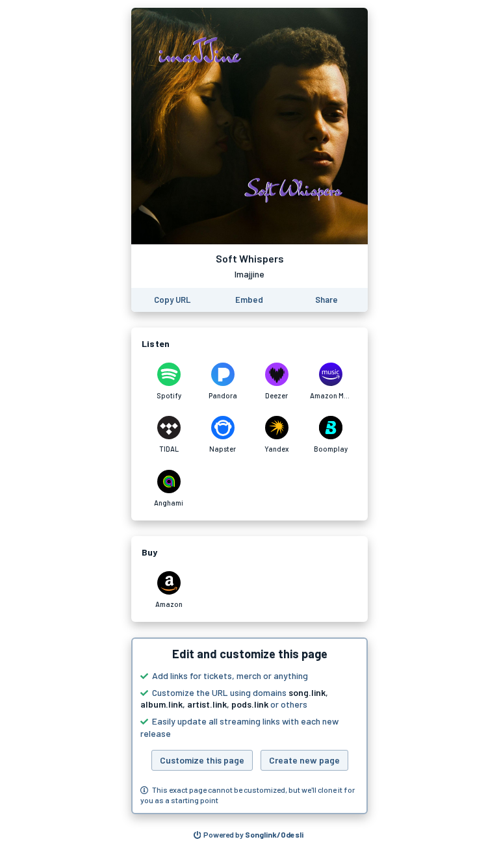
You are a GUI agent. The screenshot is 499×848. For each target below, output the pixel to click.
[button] (249, 726)
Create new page (304, 759)
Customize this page (202, 759)
